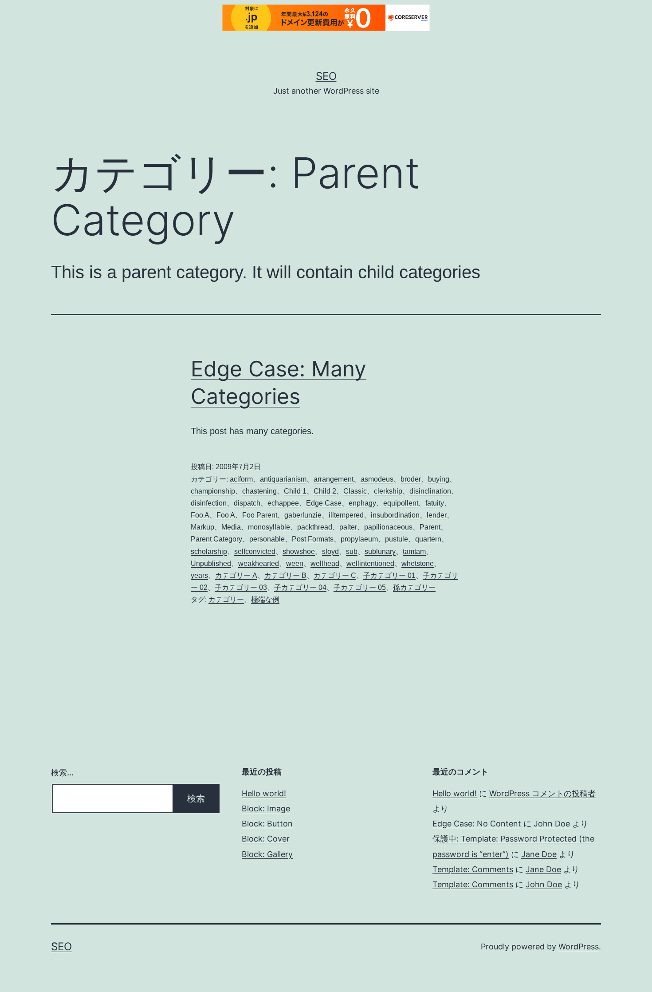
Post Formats (313, 539)
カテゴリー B (285, 575)
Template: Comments (472, 869)
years (199, 575)
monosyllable (269, 527)
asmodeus (377, 479)
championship (213, 491)
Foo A (200, 515)
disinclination (430, 491)
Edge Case (324, 503)
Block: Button (267, 823)
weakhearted (258, 563)
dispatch (247, 503)
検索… (62, 772)
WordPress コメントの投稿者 (542, 793)
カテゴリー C (335, 575)
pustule (396, 539)
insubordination (395, 515)
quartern (428, 539)
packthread (314, 527)
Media (231, 527)
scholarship (209, 551)
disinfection (209, 503)
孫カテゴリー (414, 587)
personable (267, 539)
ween (294, 563)
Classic (355, 491)
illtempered (346, 515)
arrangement (333, 479)
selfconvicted (254, 551)
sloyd (330, 551)
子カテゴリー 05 (360, 587)
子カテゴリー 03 (241, 587)
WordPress (578, 946)
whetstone (417, 563)
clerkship (388, 491)
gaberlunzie (303, 515)
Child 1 (295, 491)
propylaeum (359, 539)
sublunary (380, 551)
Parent (430, 527)
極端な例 (265, 599)
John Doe (552, 823)
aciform (241, 479)
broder (411, 479)
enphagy (362, 503)
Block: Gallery (267, 854)
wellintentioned (370, 563)
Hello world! (264, 793)
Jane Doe (539, 854)
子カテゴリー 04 (300, 587)
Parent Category (216, 539)
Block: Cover (266, 838)
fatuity (434, 503)
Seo (326, 76)
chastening (259, 491)
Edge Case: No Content (476, 823)
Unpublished (211, 563)
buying (438, 479)
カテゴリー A (236, 575)
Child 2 (325, 491)
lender (437, 515)
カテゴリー (226, 599)
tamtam (414, 551)
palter (348, 527)
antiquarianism (283, 479)
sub (351, 551)
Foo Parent (259, 515)
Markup (202, 527)
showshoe (299, 551)
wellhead (324, 563)
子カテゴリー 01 (389, 575)
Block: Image (266, 808)
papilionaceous (388, 527)
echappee (283, 503)
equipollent (400, 503)
